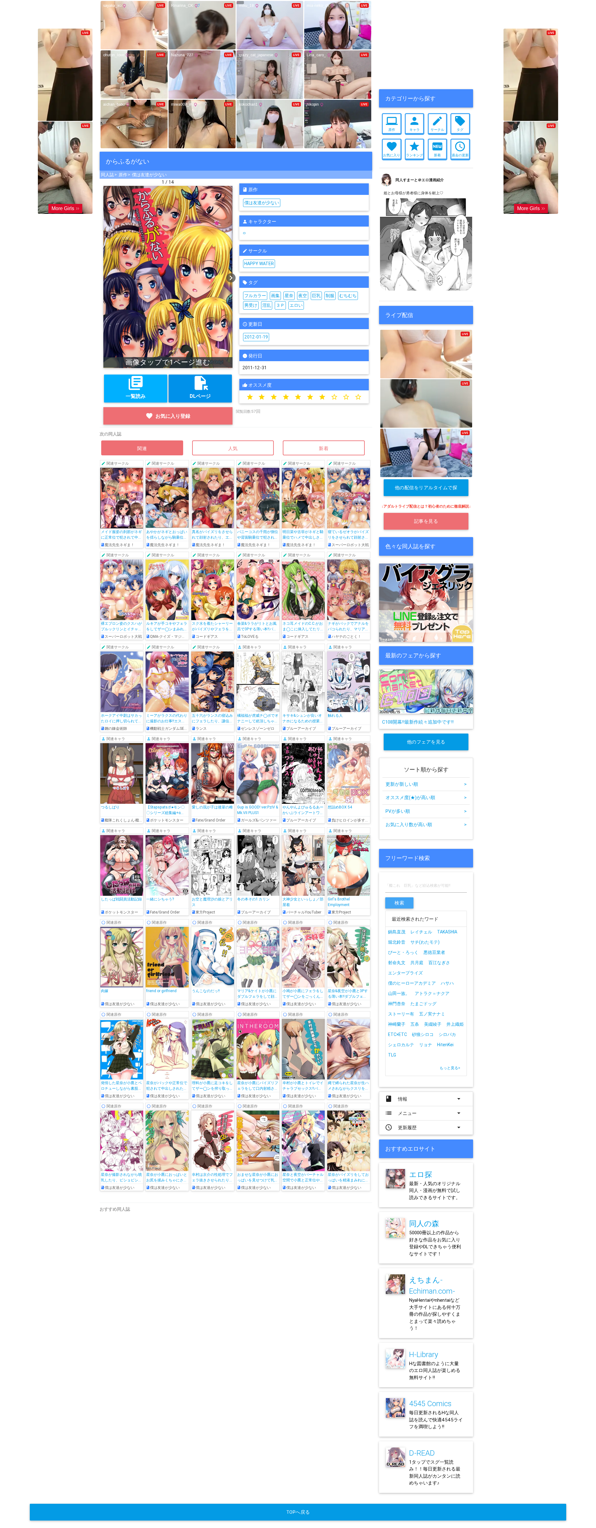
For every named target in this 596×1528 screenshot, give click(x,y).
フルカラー (255, 295)
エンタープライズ (405, 973)
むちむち (348, 295)
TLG (392, 1055)
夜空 (302, 295)
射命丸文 (396, 962)
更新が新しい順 (426, 784)
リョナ (425, 1044)
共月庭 (416, 962)
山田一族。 (399, 993)
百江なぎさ (439, 962)
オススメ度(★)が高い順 (426, 797)
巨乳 (316, 295)
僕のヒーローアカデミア (412, 983)
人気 (233, 448)
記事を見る (426, 521)
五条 (414, 1024)
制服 (330, 295)
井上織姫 (455, 1024)
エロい (296, 305)
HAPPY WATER (259, 263)
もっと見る (450, 1067)
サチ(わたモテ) (425, 942)
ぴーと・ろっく (403, 952)
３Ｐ (280, 305)
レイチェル (421, 932)
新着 (324, 448)
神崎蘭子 (396, 1024)
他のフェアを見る (426, 742)
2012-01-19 (256, 337)
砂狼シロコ (423, 1034)
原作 (123, 174)
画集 (275, 295)
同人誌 (107, 174)
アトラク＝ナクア (432, 993)
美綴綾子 (432, 1024)
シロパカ (447, 1034)
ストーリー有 (401, 1014)
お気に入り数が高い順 (426, 824)
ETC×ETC (397, 1034)
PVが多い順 (426, 811)
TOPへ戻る (298, 1512)
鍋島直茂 (396, 932)
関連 (142, 448)
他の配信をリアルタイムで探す (426, 490)
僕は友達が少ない (149, 174)
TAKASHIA (447, 932)
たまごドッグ (423, 1003)
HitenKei (445, 1044)
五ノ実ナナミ (432, 1014)
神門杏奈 (396, 1003)
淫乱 (266, 305)
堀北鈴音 (396, 942)
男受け (250, 305)
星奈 (289, 295)
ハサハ (447, 983)
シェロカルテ (401, 1044)
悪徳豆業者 (434, 952)
